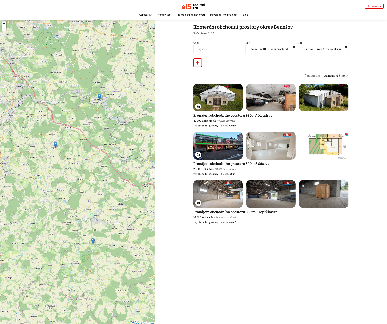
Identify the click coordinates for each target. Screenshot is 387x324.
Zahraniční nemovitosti (191, 14)
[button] (93, 241)
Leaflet (136, 323)
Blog (245, 14)
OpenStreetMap (148, 323)
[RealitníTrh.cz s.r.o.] (193, 6)
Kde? (300, 42)
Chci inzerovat (374, 6)
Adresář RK (145, 14)
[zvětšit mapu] (152, 173)
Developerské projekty (223, 14)
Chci (196, 42)
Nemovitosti (165, 14)
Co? (248, 42)
